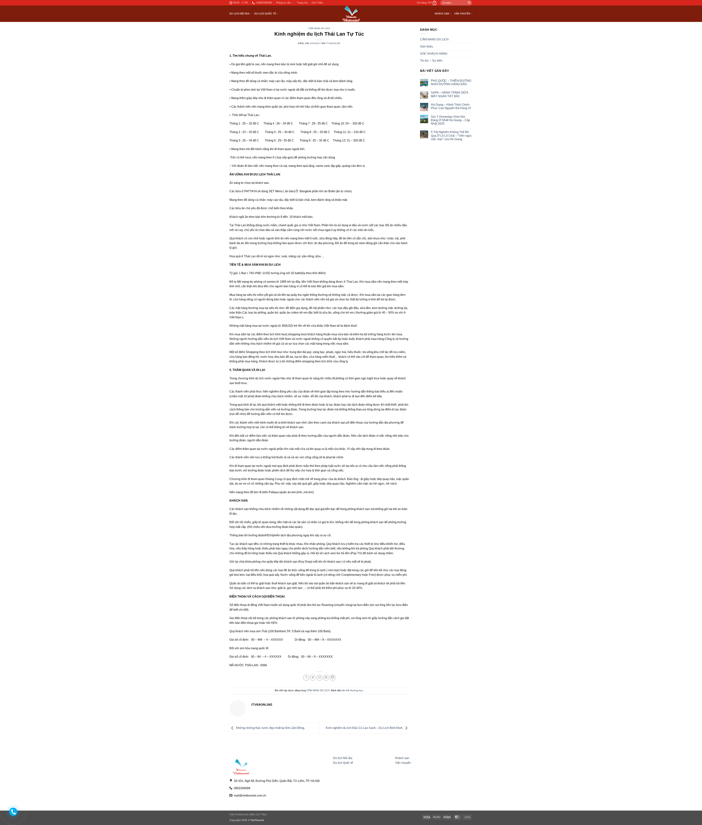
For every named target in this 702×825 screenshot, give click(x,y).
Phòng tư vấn (283, 2)
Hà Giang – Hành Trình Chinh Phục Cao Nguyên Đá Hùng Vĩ (451, 106)
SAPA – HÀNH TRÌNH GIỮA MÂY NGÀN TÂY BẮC (449, 94)
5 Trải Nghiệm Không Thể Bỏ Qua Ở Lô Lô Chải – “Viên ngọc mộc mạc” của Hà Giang (451, 135)
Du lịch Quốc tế (265, 13)
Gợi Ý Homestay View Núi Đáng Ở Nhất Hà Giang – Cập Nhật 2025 (450, 120)
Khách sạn (442, 13)
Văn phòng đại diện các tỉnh (248, 814)
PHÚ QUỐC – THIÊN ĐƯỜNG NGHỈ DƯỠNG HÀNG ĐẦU (451, 82)
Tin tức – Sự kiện (431, 60)
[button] (427, 2)
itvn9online (333, 43)
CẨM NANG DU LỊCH (319, 28)
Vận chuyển (462, 13)
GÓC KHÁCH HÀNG (433, 53)
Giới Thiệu (317, 2)
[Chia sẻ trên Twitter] (313, 678)
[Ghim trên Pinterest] (326, 678)
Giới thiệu (426, 46)
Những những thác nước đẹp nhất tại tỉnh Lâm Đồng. (270, 727)
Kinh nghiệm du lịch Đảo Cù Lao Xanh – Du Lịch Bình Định (364, 727)
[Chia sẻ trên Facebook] (306, 678)
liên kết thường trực (352, 690)
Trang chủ (302, 2)
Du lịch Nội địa (239, 13)
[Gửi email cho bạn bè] (319, 678)
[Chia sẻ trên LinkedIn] (333, 678)
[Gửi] (469, 2)
